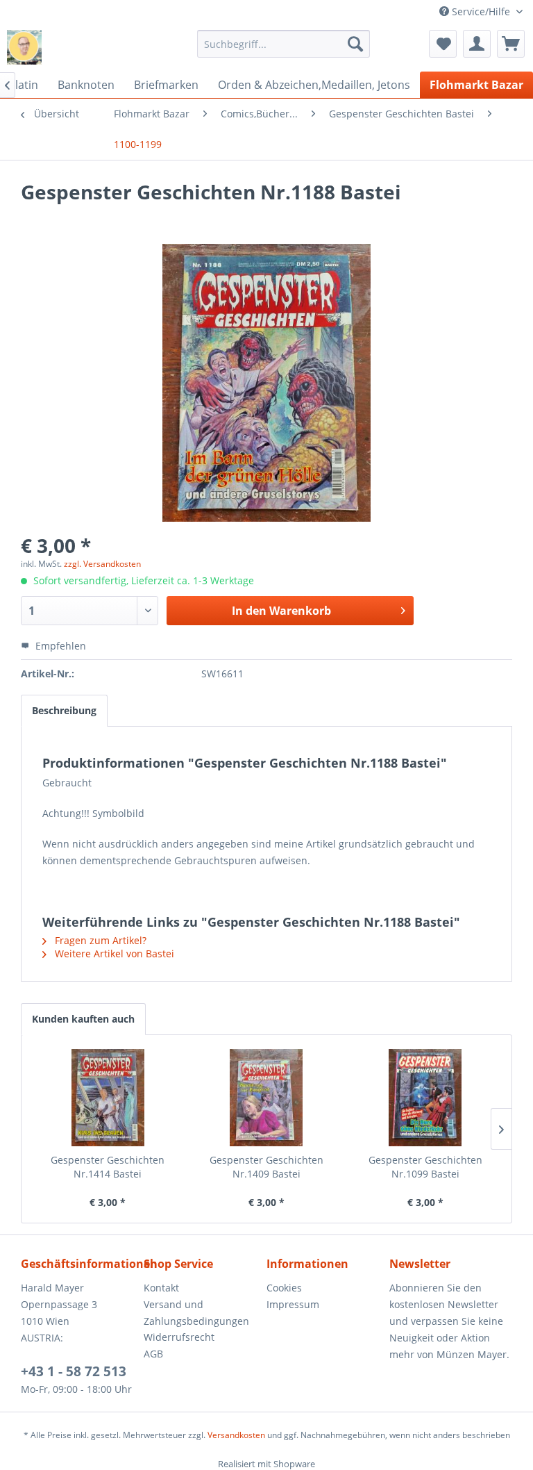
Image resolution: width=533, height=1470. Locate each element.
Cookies (284, 1287)
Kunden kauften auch (83, 1018)
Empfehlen (59, 645)
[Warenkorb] (511, 44)
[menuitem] (284, 44)
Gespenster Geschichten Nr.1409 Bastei (266, 1166)
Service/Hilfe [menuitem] (481, 11)
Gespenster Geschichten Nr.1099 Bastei (425, 1166)
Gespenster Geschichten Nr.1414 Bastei (107, 1166)
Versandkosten (236, 1435)
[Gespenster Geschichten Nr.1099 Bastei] (425, 1097)
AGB (153, 1353)
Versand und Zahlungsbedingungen (196, 1313)
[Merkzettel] (443, 44)
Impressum (292, 1304)
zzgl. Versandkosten (102, 564)
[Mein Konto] (477, 44)
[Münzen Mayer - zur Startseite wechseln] (24, 47)
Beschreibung (64, 710)
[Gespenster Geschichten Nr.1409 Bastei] (266, 1097)
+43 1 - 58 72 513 (73, 1371)
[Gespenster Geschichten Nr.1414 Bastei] (107, 1097)
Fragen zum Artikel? (99, 940)
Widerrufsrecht (179, 1337)
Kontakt (161, 1287)
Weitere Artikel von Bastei (113, 953)
